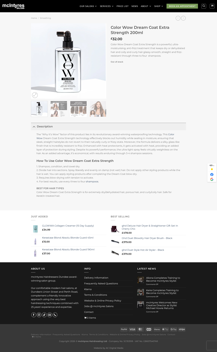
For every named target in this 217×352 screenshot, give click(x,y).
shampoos (92, 181)
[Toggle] (34, 126)
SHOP (157, 6)
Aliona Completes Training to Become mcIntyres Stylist (163, 279)
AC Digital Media (114, 348)
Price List (123, 6)
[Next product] (178, 18)
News (135, 6)
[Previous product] (183, 18)
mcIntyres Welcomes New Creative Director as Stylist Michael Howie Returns (161, 305)
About (144, 6)
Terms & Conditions (95, 295)
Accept (152, 338)
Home (34, 18)
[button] (211, 313)
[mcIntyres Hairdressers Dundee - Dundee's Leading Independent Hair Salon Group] (15, 6)
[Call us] (55, 314)
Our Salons (87, 6)
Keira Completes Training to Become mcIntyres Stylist (162, 292)
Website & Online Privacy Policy (183, 345)
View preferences (202, 338)
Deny (176, 338)
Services (105, 6)
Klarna (88, 289)
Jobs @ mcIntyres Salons (99, 306)
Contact (89, 312)
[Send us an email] (49, 314)
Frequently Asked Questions (101, 283)
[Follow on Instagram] (39, 314)
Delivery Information (96, 277)
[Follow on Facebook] (33, 314)
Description (45, 126)
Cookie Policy (161, 345)
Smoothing (45, 18)
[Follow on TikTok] (44, 314)
